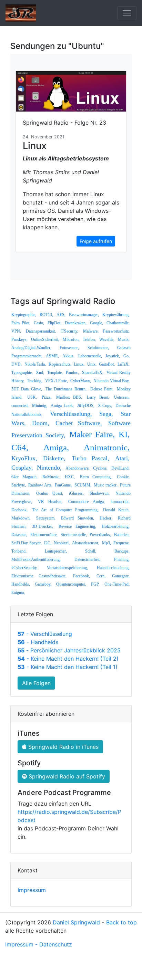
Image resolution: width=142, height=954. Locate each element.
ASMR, (52, 356)
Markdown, (21, 518)
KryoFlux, (24, 458)
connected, (20, 405)
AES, (61, 314)
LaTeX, (124, 364)
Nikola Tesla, (35, 364)
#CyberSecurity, (24, 567)
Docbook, (19, 509)
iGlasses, (76, 493)
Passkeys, (19, 339)
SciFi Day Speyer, (26, 543)
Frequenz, (121, 543)
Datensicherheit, (87, 559)
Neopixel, (62, 543)
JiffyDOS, (85, 405)
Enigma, (18, 592)
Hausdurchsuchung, (113, 567)
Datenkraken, (76, 323)
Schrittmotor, (98, 347)
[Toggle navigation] (126, 13)
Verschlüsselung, (71, 413)
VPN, (16, 331)
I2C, (47, 543)
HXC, (70, 476)
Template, (55, 372)
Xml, (40, 372)
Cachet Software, (78, 423)
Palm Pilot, (20, 323)
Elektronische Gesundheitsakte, (39, 576)
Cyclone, (100, 468)
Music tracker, (105, 485)
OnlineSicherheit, (45, 339)
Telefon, (89, 339)
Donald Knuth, (116, 509)
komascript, (120, 501)
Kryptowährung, (116, 314)
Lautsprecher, (56, 551)
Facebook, (81, 576)
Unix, (92, 364)
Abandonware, (77, 468)
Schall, (90, 551)
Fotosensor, (69, 347)
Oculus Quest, (49, 493)
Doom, (40, 423)
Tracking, (34, 380)
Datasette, (19, 534)
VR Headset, (50, 501)
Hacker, (106, 518)
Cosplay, (22, 467)
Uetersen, (122, 397)
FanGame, (63, 485)
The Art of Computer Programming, (65, 509)
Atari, (122, 458)
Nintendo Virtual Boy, (111, 380)
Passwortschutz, (116, 331)
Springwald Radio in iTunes (63, 746)
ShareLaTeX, (92, 372)
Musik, (124, 339)
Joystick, (112, 356)
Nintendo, (49, 467)
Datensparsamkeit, (41, 331)
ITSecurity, (69, 331)
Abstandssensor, (85, 543)
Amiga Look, (62, 405)
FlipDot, (54, 323)
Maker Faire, (92, 434)
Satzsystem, (45, 518)
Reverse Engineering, (78, 526)
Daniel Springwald (76, 922)
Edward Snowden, (77, 518)
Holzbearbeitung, (116, 526)
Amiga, (56, 447)
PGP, (95, 584)
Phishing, (122, 559)
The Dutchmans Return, (66, 389)
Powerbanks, (100, 534)
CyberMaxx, (80, 380)
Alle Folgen (36, 683)
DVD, (16, 364)
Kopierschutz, (60, 364)
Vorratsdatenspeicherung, (67, 567)
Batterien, (122, 534)
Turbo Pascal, (90, 458)
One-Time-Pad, (117, 584)
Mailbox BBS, (69, 397)
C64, (19, 447)
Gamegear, (121, 576)
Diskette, (54, 458)
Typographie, (22, 372)
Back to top (121, 922)
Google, (96, 323)
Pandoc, (72, 372)
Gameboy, (43, 584)
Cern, (101, 576)
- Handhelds (38, 642)
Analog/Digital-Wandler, (31, 347)
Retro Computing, (96, 476)
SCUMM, (82, 485)
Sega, (106, 413)
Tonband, (19, 551)
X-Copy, (105, 405)
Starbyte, (18, 485)
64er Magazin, (24, 476)
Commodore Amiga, (86, 501)
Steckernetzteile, (74, 534)
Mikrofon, (71, 339)
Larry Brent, (98, 397)
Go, (126, 356)
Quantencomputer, (71, 584)
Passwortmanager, (84, 314)
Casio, (39, 323)
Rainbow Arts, (40, 485)
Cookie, (123, 476)
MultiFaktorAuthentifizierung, (36, 559)
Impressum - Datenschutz (38, 944)
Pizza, (46, 397)
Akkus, (68, 356)
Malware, (91, 331)
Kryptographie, (23, 314)
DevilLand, (120, 468)
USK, (32, 397)
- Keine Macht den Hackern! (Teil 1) (68, 666)
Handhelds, (20, 584)
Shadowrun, (100, 493)
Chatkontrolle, (118, 323)
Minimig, (39, 405)
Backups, (122, 551)
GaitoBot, (107, 364)
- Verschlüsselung (45, 633)
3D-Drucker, (42, 526)
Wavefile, (106, 339)
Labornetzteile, (90, 356)
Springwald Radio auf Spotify (66, 776)
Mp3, (106, 543)
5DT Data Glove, (26, 389)
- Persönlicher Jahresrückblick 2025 (69, 650)
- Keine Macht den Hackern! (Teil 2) (68, 658)
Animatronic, (107, 447)
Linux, (79, 364)
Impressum (32, 890)
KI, (124, 434)
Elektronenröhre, (44, 534)
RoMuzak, (51, 476)
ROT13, (46, 314)
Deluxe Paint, (101, 389)
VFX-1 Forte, (56, 380)
